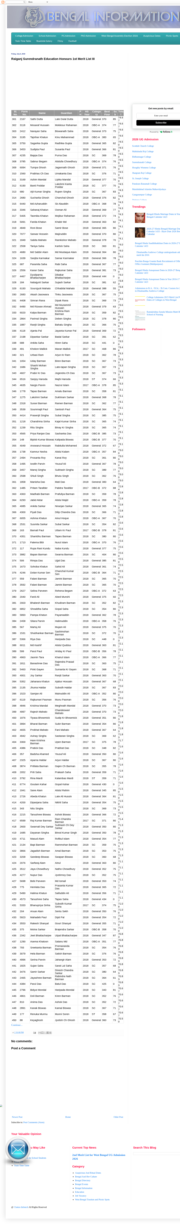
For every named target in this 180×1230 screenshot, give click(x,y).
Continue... (17, 1025)
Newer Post (17, 1117)
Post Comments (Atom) (33, 1122)
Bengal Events (81, 1184)
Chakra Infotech (21, 1207)
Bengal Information (83, 1188)
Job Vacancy (80, 1196)
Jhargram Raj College (141, 162)
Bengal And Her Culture (86, 1176)
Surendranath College (141, 151)
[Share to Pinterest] (50, 1032)
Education (79, 1192)
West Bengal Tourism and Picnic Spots (92, 1199)
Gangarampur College (142, 183)
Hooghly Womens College (144, 156)
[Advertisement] (67, 83)
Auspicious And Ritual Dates (88, 1173)
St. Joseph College (140, 167)
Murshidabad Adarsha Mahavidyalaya (149, 178)
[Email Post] (34, 1032)
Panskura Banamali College (144, 172)
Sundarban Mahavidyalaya (144, 199)
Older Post (118, 1117)
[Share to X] (45, 1032)
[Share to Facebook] (47, 1032)
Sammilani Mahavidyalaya (144, 194)
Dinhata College (139, 189)
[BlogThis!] (42, 1032)
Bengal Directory (82, 1180)
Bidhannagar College (141, 145)
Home (68, 1117)
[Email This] (39, 1032)
